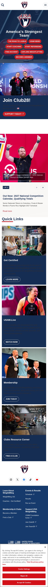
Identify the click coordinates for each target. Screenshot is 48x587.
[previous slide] (36, 187)
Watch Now (12, 342)
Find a (8, 517)
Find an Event (11, 52)
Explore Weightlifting (32, 52)
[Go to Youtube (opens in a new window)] (37, 479)
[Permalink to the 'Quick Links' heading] (25, 219)
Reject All (24, 576)
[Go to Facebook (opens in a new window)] (24, 479)
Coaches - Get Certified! (12, 501)
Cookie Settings (24, 569)
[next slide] (43, 187)
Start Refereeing (33, 47)
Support (15, 114)
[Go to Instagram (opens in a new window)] (11, 479)
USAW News (35, 41)
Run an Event (30, 503)
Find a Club (12, 456)
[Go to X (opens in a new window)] (17, 479)
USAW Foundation (35, 516)
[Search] (2, 5)
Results (28, 499)
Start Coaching (14, 47)
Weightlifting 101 (9, 497)
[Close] (45, 547)
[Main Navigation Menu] (45, 5)
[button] (24, 176)
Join (30, 522)
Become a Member (24, 57)
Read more (7, 211)
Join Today (11, 399)
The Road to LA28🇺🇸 (17, 41)
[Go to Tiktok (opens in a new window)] (30, 479)
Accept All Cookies (24, 582)
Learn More (12, 279)
